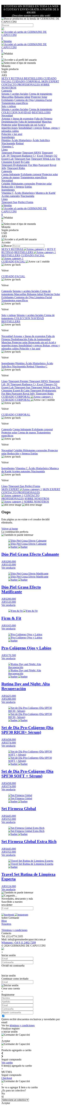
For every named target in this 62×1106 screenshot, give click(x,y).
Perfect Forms (25, 202)
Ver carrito (7, 1062)
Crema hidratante (10, 174)
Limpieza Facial (43, 100)
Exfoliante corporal (31, 174)
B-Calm (25, 161)
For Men (33, 165)
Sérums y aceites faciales (14, 109)
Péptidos (6, 140)
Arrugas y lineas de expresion (17, 118)
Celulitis (5, 183)
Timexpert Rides (16, 168)
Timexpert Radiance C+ (23, 155)
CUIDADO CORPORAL (26, 81)
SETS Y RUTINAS (12, 78)
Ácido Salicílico (41, 140)
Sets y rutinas (8, 315)
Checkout (6, 1078)
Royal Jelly (29, 393)
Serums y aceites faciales (14, 93)
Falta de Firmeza (43, 118)
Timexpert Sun (22, 158)
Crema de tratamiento (40, 93)
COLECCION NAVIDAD (16, 112)
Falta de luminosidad (29, 121)
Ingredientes (8, 363)
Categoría (6, 291)
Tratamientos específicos (14, 103)
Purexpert (43, 165)
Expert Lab (7, 158)
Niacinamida (8, 143)
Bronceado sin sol (27, 124)
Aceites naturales (10, 196)
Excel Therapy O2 (47, 155)
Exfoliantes (7, 100)
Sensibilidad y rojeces (30, 127)
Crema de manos (10, 177)
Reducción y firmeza (12, 186)
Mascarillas (7, 96)
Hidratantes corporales (23, 183)
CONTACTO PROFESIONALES (20, 84)
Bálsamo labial (22, 96)
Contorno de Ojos (24, 100)
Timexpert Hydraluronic (14, 165)
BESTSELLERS (33, 78)
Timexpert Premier (11, 152)
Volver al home (9, 528)
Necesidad (7, 336)
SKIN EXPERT (50, 81)
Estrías (28, 186)
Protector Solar (39, 96)
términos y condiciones (22, 1025)
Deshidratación (9, 121)
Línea (4, 381)
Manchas (46, 121)
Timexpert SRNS (31, 152)
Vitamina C (7, 146)
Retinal (20, 143)
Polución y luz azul (11, 134)
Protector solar (9, 124)
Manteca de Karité (45, 192)
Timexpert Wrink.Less (43, 158)
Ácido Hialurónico (21, 140)
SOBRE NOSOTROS (36, 501)
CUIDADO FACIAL (33, 255)
